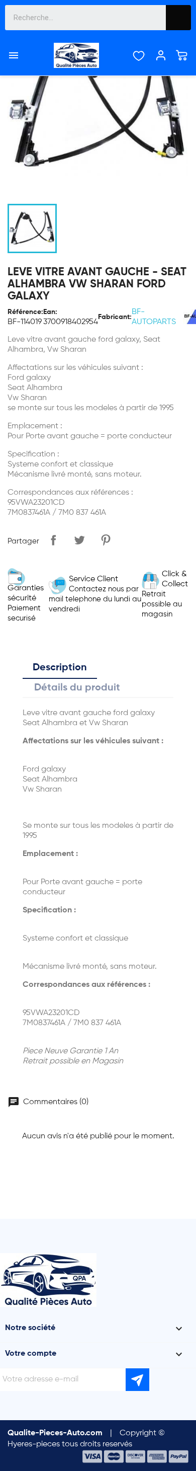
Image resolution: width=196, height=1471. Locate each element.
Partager (53, 540)
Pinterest (105, 540)
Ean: (50, 312)
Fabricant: (115, 317)
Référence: (25, 312)
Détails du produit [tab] (77, 688)
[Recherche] (178, 17)
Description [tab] (60, 668)
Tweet (79, 540)
